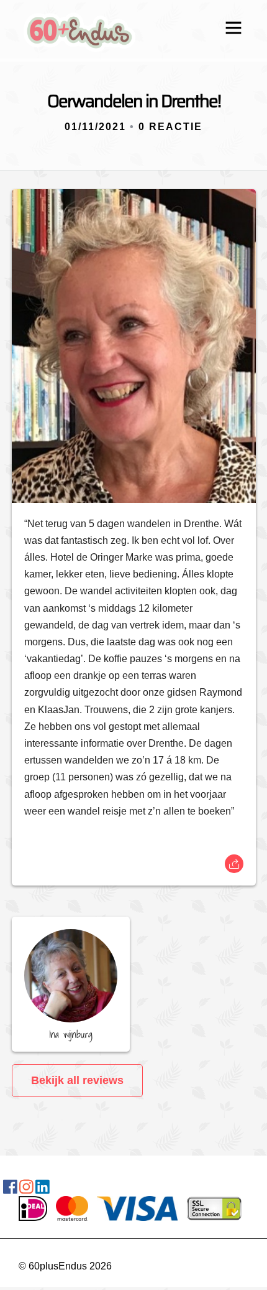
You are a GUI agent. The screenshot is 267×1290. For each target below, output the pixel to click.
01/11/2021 (95, 126)
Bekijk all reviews (77, 1080)
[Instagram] (26, 1189)
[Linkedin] (42, 1189)
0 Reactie (170, 126)
